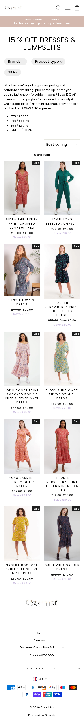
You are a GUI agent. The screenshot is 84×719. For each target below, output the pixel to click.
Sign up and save (42, 668)
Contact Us (42, 640)
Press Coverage (42, 655)
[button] (15, 61)
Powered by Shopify (42, 715)
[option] (42, 21)
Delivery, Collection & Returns (42, 647)
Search (42, 633)
